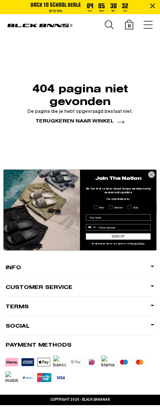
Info (13, 267)
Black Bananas (96, 399)
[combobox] (91, 227)
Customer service (39, 287)
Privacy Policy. (137, 244)
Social (18, 326)
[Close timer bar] (153, 6)
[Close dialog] (151, 174)
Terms (17, 306)
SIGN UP (118, 236)
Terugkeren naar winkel (74, 120)
